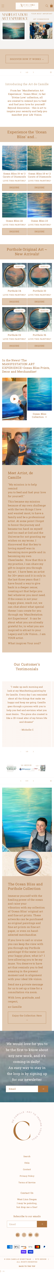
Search (27, 1156)
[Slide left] (21, 751)
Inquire (14, 187)
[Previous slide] (21, 72)
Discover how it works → (27, 59)
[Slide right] (33, 751)
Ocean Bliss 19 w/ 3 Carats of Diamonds (14, 175)
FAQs (27, 1162)
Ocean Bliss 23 (39, 220)
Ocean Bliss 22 (14, 220)
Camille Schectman (21, 1259)
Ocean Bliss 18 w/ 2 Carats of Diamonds (39, 175)
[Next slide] (33, 72)
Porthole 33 (39, 290)
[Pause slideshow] (51, 72)
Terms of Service (27, 1182)
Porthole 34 (14, 290)
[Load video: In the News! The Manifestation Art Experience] (14, 399)
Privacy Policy (27, 1176)
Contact (27, 1169)
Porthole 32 (14, 335)
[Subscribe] (43, 1089)
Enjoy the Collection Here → (27, 1017)
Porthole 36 (39, 335)
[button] (2, 6)
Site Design (41, 1259)
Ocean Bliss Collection (39, 415)
